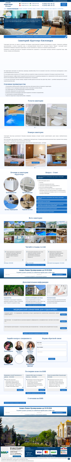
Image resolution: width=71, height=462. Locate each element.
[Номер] (36, 33)
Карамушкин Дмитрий (30, 365)
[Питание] (35, 33)
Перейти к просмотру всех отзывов (35, 264)
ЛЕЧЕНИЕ (25, 8)
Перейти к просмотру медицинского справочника (35, 333)
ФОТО (51, 8)
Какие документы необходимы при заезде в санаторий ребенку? (51, 198)
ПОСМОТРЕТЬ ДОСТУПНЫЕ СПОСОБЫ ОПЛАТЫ (46, 448)
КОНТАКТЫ (46, 8)
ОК (69, 458)
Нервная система (27, 209)
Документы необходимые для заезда (34, 297)
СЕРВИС (34, 8)
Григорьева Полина (19, 352)
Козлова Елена (8, 364)
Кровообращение (11, 192)
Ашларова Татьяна (30, 352)
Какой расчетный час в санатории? (46, 211)
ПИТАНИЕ (30, 8)
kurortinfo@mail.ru (22, 439)
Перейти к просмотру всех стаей (35, 305)
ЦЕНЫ (5, 8)
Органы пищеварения (11, 209)
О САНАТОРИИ (60, 8)
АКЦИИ (42, 8)
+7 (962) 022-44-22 (35, 5)
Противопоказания (51, 297)
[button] (35, 127)
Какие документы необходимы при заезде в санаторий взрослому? (51, 177)
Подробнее (63, 314)
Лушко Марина (8, 351)
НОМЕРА (20, 8)
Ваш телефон (40, 347)
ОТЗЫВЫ (38, 8)
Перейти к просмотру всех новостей (35, 393)
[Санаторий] (34, 33)
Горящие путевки (16, 456)
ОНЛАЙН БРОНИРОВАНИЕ (12, 8)
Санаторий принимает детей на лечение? (47, 208)
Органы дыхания (27, 192)
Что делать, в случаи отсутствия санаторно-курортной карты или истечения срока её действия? (50, 205)
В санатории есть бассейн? (44, 201)
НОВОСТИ (54, 8)
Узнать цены (14, 162)
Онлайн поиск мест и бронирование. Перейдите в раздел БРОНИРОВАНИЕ (35, 36)
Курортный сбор (7, 297)
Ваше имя (39, 342)
